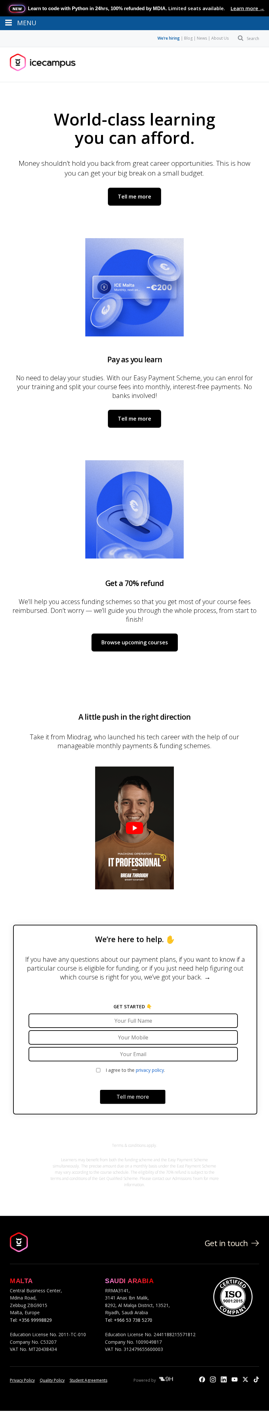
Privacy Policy (22, 1380)
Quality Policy (52, 1380)
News (202, 38)
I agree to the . (135, 1070)
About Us (220, 38)
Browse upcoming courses (134, 642)
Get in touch (226, 1243)
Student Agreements (88, 1380)
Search (253, 38)
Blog (188, 38)
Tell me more (134, 196)
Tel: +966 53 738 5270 (128, 1320)
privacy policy (150, 1070)
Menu (30, 64)
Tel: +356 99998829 (31, 1320)
